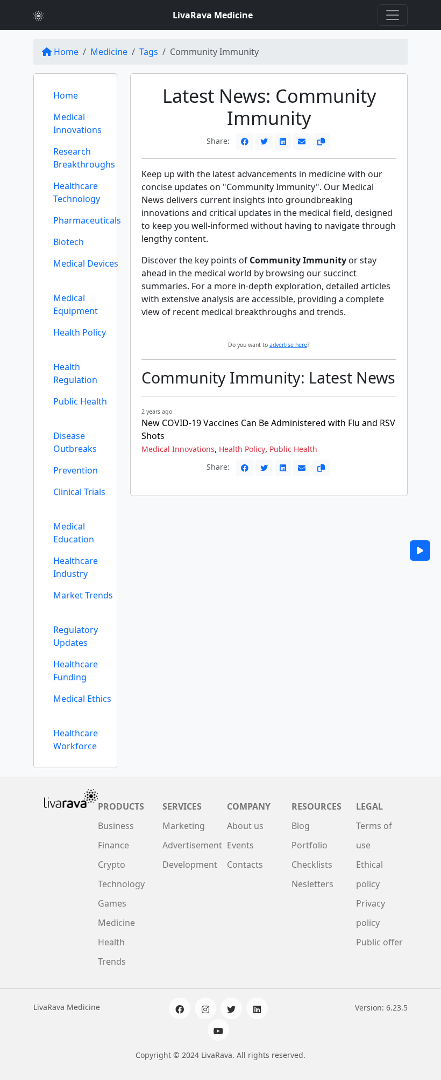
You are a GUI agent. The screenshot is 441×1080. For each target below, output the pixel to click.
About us (245, 826)
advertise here (288, 345)
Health (111, 942)
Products (121, 806)
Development (189, 864)
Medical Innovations (77, 123)
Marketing (183, 826)
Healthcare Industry (75, 567)
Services (182, 806)
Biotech (68, 242)
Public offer (379, 942)
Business (116, 826)
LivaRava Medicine (213, 15)
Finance (113, 845)
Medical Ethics (82, 699)
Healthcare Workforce (75, 739)
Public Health (80, 401)
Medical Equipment (75, 304)
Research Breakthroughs (84, 157)
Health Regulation (75, 373)
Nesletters (312, 884)
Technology (121, 884)
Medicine (108, 52)
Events (240, 845)
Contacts (245, 864)
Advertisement (192, 845)
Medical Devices (85, 263)
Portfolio (309, 845)
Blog (300, 826)
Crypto (111, 864)
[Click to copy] (321, 141)
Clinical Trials (79, 492)
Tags (148, 52)
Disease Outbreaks (75, 442)
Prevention (75, 470)
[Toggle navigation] (393, 15)
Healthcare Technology (76, 192)
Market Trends (83, 595)
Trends (112, 961)
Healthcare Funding (75, 670)
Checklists (311, 864)
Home (66, 52)
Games (112, 903)
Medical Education (73, 532)
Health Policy (79, 332)
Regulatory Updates (75, 636)
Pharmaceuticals (87, 220)
